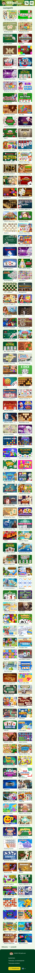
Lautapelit (13, 947)
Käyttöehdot (11, 958)
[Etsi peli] (32, 3)
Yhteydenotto (15, 968)
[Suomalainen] (24, 968)
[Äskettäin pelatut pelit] (26, 3)
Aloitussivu (5, 947)
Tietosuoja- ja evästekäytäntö (16, 960)
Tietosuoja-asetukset (14, 963)
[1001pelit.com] (11, 3)
